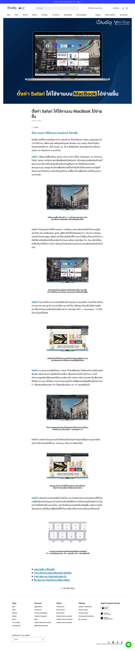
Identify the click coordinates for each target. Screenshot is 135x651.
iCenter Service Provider (42, 622)
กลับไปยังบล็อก (69, 588)
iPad (13, 610)
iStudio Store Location (64, 616)
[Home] (11, 8)
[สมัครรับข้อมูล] (42, 639)
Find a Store (60, 610)
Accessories (16, 625)
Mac (13, 606)
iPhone (14, 613)
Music (14, 619)
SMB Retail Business (41, 625)
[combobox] (57, 8)
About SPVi (60, 613)
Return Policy (83, 610)
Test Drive (37, 610)
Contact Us (60, 606)
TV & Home (16, 622)
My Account (83, 619)
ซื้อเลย (78, 1)
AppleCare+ (38, 606)
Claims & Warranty (85, 606)
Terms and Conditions (86, 616)
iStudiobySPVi (106, 644)
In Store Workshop (40, 613)
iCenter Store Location (64, 622)
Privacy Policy (83, 613)
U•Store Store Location (64, 619)
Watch (14, 616)
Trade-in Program (40, 616)
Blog (35, 619)
